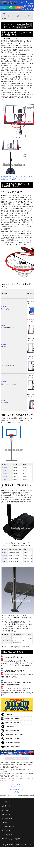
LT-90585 (3, 363)
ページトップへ (6, 802)
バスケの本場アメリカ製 (12, 742)
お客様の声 (8, 714)
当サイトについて (17, 784)
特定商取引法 (6, 814)
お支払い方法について (12, 726)
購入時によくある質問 (12, 718)
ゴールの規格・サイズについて (14, 734)
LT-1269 (3, 400)
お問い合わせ (17, 792)
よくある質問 (6, 810)
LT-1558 (3, 325)
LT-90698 (3, 381)
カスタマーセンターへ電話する (11, 839)
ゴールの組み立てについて (13, 738)
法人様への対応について (12, 746)
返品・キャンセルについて (13, 730)
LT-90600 (3, 344)
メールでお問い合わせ (8, 835)
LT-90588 (3, 306)
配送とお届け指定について (13, 722)
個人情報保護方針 (7, 818)
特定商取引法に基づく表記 (17, 789)
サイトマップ (6, 830)
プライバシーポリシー (17, 786)
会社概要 (4, 822)
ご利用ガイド (6, 806)
